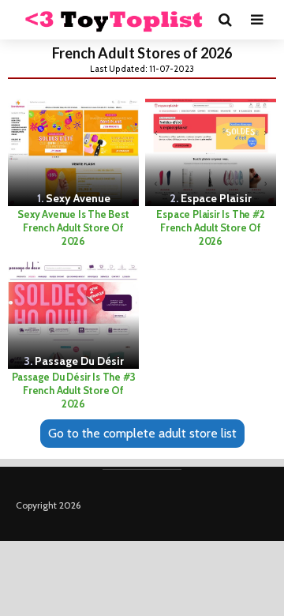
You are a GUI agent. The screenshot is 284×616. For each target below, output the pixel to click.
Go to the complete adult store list (142, 433)
